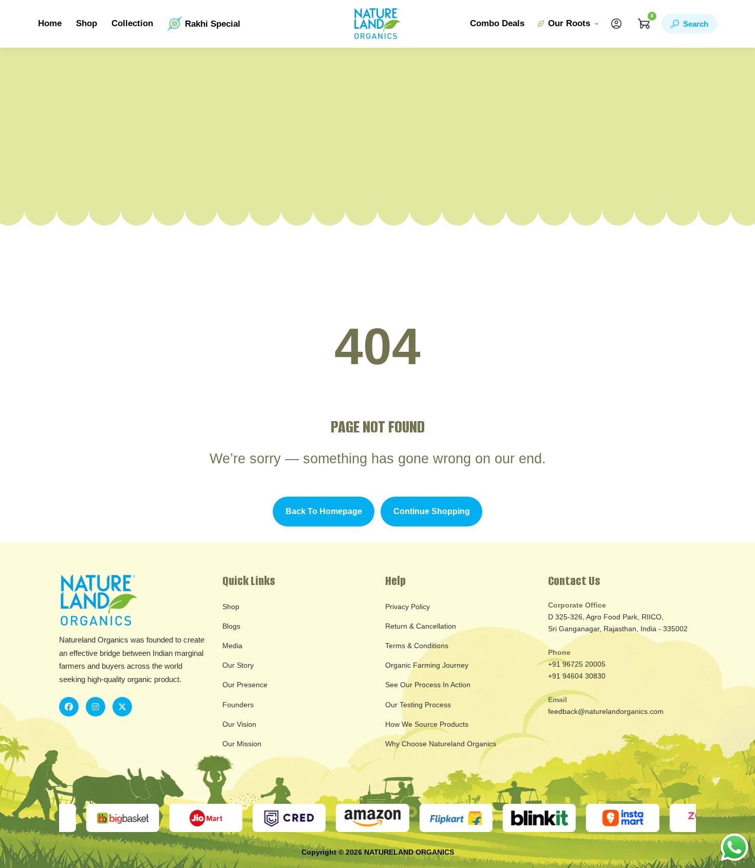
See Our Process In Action (427, 685)
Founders (238, 705)
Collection (132, 23)
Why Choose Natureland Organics (440, 744)
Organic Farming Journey (426, 665)
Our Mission (241, 744)
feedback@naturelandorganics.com (606, 711)
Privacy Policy (407, 606)
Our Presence (245, 685)
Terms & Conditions (416, 645)
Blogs (231, 626)
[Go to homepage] (377, 24)
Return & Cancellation (420, 626)
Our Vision (239, 724)
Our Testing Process (418, 705)
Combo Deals (497, 23)
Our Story (238, 665)
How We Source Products (426, 724)
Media (232, 645)
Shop (86, 23)
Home (50, 23)
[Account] (616, 23)
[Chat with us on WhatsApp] (734, 846)
